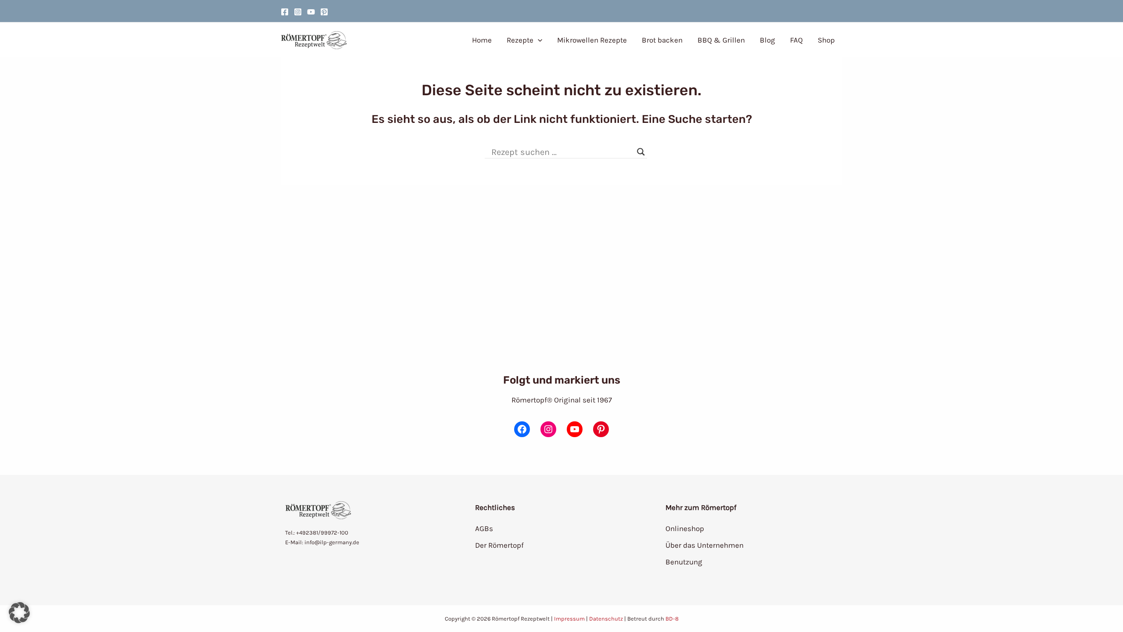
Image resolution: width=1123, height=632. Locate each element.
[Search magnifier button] (641, 152)
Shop (826, 40)
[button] (537, 39)
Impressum (569, 618)
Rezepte (520, 40)
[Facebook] (285, 12)
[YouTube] (311, 12)
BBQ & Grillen (721, 40)
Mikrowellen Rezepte (592, 40)
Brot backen (662, 40)
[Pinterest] (324, 12)
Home (482, 40)
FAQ (796, 40)
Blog (767, 40)
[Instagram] (298, 12)
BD (669, 618)
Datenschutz (606, 618)
